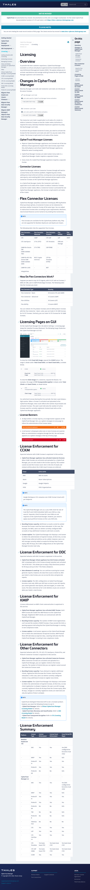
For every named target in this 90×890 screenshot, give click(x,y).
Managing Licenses (6, 61)
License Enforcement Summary (79, 108)
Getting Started (6, 38)
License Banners (77, 79)
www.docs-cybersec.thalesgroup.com (73, 31)
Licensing (4, 51)
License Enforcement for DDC (79, 90)
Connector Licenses (78, 60)
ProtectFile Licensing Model (7, 86)
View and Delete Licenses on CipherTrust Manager (8, 65)
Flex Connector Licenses (79, 64)
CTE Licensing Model (7, 78)
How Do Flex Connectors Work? (78, 70)
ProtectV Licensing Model (8, 90)
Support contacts (6, 883)
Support (34, 871)
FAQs (2, 69)
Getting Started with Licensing (7, 55)
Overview (78, 45)
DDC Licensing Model (7, 83)
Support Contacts (49, 875)
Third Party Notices (79, 882)
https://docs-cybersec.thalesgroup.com (60, 20)
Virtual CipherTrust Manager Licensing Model (8, 72)
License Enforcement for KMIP (79, 96)
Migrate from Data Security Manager (5, 104)
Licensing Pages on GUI (79, 75)
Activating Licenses (6, 59)
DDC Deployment (6, 48)
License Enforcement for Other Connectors (79, 102)
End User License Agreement (79, 875)
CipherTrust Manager (26, 42)
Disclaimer (77, 879)
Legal (76, 871)
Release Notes (35, 875)
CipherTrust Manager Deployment (5, 43)
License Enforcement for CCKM (79, 85)
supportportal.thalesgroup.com (10, 881)
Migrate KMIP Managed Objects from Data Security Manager (5, 114)
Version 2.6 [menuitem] (23, 47)
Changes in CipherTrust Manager (78, 49)
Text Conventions (36, 877)
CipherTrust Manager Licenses (78, 55)
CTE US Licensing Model (8, 81)
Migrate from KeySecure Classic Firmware (5, 96)
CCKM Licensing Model (7, 76)
